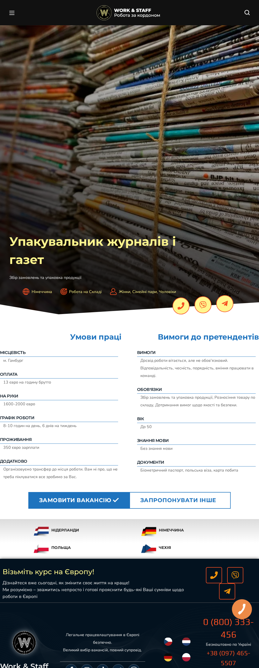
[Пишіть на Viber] (235, 575)
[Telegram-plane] (225, 304)
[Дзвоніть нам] (214, 575)
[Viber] (203, 305)
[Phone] (181, 306)
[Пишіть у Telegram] (227, 591)
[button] (247, 12)
